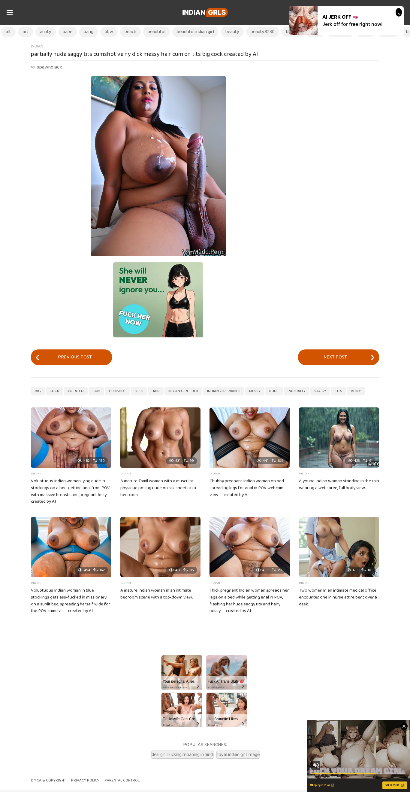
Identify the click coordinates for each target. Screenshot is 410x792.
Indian (204, 12)
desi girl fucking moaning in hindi (183, 754)
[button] (9, 13)
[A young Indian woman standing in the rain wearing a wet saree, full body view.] (339, 437)
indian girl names (223, 391)
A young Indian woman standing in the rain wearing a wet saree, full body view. (339, 484)
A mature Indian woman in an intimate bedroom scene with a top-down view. (156, 594)
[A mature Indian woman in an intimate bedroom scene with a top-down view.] (160, 547)
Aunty (45, 31)
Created (76, 391)
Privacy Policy (85, 780)
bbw (109, 31)
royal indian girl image (238, 754)
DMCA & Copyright (48, 780)
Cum (96, 391)
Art (26, 31)
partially (297, 391)
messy (255, 391)
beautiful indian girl (195, 31)
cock (54, 391)
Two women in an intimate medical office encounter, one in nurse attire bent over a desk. (338, 597)
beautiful (156, 31)
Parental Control (122, 780)
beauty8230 (263, 31)
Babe (67, 31)
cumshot (117, 391)
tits (338, 391)
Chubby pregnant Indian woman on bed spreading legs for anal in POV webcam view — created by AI (247, 487)
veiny (356, 391)
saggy (320, 391)
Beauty (232, 31)
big (38, 391)
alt (8, 31)
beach (130, 31)
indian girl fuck (183, 391)
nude (274, 391)
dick (139, 391)
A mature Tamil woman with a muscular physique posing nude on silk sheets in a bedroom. (158, 487)
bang (88, 31)
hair (156, 391)
